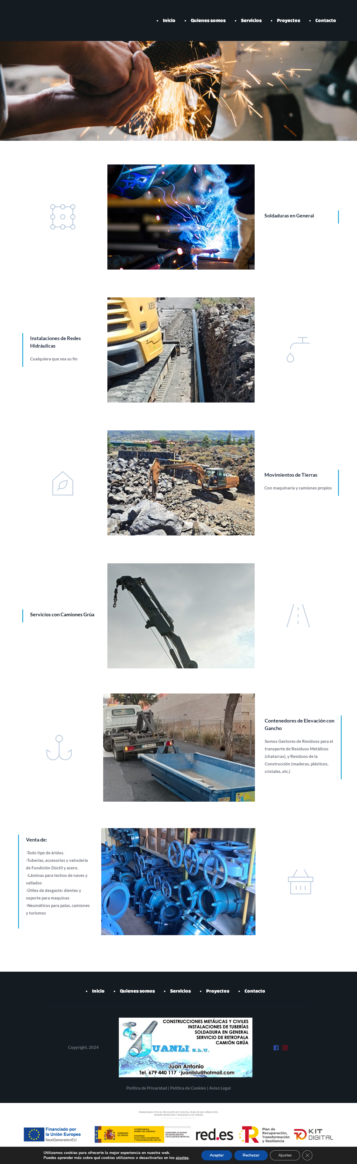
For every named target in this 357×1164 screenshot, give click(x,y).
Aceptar (217, 1155)
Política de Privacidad (147, 1087)
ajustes (182, 1157)
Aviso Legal (220, 1087)
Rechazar (251, 1155)
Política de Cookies (188, 1087)
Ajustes (285, 1155)
